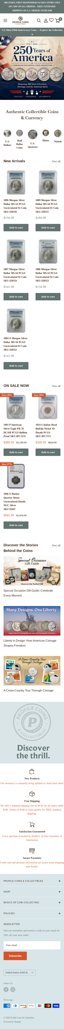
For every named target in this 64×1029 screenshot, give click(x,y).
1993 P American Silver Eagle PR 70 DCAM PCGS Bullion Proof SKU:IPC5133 (15, 431)
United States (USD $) (17, 972)
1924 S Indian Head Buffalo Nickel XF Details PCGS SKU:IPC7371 (46, 431)
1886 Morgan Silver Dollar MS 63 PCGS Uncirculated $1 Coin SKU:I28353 (47, 275)
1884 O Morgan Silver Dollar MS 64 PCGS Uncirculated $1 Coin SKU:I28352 (15, 344)
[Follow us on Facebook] (6, 989)
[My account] (46, 21)
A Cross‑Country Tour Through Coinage (29, 690)
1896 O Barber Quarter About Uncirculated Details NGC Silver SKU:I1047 (14, 502)
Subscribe (15, 955)
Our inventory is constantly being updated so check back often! (32, 783)
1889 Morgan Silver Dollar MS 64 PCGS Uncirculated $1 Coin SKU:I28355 (47, 206)
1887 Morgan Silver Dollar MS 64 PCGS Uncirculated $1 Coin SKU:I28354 (15, 275)
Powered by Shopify (12, 1022)
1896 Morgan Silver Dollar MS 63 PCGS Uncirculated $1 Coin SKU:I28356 (15, 206)
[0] (57, 20)
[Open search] (39, 21)
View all (56, 161)
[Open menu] (5, 20)
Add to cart (16, 227)
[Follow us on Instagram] (12, 989)
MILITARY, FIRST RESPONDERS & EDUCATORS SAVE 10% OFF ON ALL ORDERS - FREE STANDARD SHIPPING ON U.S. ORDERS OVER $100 (32, 6)
